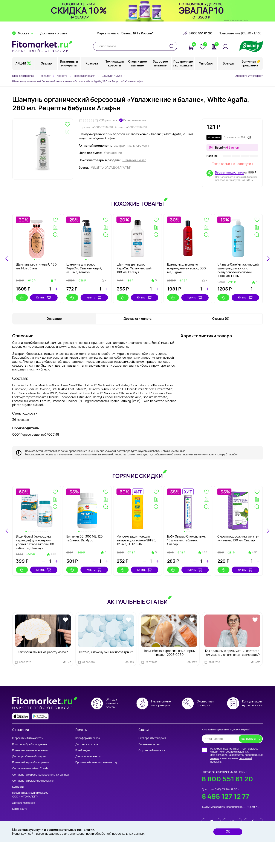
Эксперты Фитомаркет (152, 738)
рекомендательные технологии (70, 830)
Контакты (18, 786)
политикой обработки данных (230, 751)
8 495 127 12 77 (225, 796)
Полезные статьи (149, 744)
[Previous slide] (7, 531)
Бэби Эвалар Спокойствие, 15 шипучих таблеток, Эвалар (186, 540)
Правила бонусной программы (30, 762)
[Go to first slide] (268, 531)
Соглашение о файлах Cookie (30, 768)
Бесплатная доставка (229, 172)
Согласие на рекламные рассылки (33, 780)
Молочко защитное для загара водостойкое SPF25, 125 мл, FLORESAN (136, 540)
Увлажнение (113, 153)
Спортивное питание (137, 63)
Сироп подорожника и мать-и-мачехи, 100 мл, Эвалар (238, 538)
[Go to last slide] (7, 258)
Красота (92, 63)
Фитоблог (206, 63)
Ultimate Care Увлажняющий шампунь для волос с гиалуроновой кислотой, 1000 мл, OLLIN (238, 270)
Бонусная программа (249, 63)
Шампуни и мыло (134, 160)
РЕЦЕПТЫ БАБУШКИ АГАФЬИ (111, 167)
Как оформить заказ (87, 738)
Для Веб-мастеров (23, 803)
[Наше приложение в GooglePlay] (40, 716)
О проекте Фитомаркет (249, 76)
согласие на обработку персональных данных (236, 756)
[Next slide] (268, 258)
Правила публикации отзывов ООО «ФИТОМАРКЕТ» (30, 794)
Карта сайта (19, 809)
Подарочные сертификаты (183, 63)
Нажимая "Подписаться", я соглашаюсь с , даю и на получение (236, 755)
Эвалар (46, 63)
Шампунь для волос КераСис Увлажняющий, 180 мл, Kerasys (134, 268)
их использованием (78, 833)
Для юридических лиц (88, 756)
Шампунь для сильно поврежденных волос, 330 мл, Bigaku (186, 268)
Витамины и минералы (69, 63)
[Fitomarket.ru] (42, 46)
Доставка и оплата (53, 33)
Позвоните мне (241, 33)
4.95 (254, 552)
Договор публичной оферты (29, 756)
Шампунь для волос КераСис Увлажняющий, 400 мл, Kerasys (84, 268)
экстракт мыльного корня (132, 146)
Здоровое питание (160, 63)
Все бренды (82, 750)
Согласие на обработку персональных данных (40, 774)
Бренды (229, 63)
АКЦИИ (20, 63)
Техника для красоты (114, 63)
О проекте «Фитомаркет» (27, 738)
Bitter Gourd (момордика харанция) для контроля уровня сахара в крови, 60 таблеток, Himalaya (35, 542)
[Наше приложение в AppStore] (20, 716)
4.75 (53, 554)
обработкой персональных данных (119, 833)
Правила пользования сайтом (30, 750)
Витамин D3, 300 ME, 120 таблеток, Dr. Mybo (84, 538)
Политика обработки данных (29, 744)
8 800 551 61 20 (200, 33)
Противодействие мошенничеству (96, 762)
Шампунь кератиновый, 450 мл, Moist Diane (36, 266)
